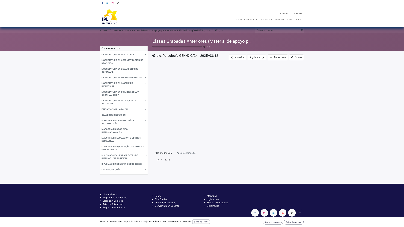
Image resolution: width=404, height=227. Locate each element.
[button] (124, 54)
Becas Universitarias (217, 202)
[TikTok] (117, 3)
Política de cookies (201, 222)
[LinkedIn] (107, 3)
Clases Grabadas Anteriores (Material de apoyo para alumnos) (213, 41)
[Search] (301, 30)
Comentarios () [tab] (187, 152)
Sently (158, 196)
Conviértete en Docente (167, 205)
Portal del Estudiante (165, 202)
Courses (104, 30)
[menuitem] (239, 20)
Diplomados (213, 205)
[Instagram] (112, 3)
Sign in (298, 13)
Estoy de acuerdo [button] (293, 222)
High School (213, 199)
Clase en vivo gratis (113, 200)
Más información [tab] (163, 152)
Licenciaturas (109, 194)
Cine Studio (161, 199)
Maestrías (212, 196)
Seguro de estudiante (114, 207)
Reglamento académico (115, 197)
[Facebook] (102, 3)
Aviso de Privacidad (113, 204)
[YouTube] (282, 213)
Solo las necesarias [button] (273, 222)
